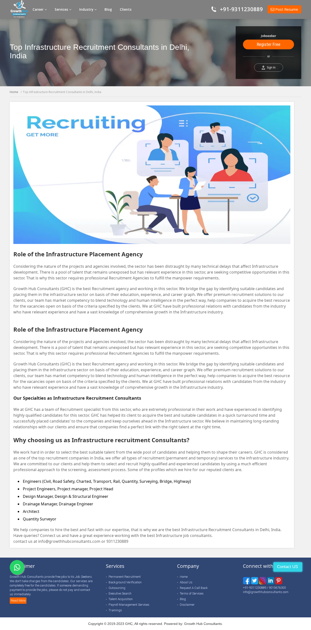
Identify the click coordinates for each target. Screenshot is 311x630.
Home (14, 92)
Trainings (115, 610)
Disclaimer (187, 604)
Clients (125, 9)
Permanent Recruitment (125, 576)
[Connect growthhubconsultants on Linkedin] (262, 580)
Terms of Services (192, 593)
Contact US (287, 566)
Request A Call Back (194, 588)
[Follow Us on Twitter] (254, 580)
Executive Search (120, 593)
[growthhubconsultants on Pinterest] (270, 580)
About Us (186, 582)
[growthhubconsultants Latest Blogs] (278, 580)
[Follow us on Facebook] (246, 580)
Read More (18, 600)
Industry (86, 9)
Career (38, 9)
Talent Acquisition (121, 599)
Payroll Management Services (129, 604)
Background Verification (125, 582)
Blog (108, 9)
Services (62, 9)
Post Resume (286, 9)
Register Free (268, 44)
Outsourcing (117, 588)
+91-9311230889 (241, 9)
